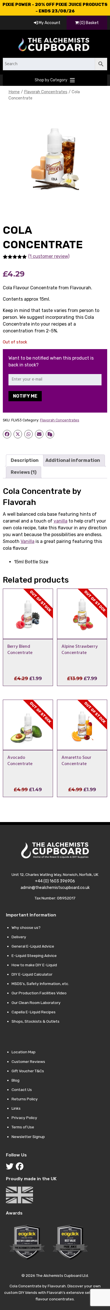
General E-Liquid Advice (33, 946)
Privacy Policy (24, 1117)
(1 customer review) (48, 256)
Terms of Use (23, 1127)
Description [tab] (25, 460)
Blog (15, 1080)
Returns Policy (25, 1099)
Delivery (19, 937)
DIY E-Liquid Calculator (32, 974)
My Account (49, 22)
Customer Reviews (28, 1061)
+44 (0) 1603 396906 (55, 881)
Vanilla (27, 541)
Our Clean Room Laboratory (36, 1002)
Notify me (25, 396)
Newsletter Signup (28, 1136)
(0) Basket (89, 22)
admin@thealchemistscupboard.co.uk (55, 887)
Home (14, 91)
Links (16, 1108)
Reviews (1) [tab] (23, 472)
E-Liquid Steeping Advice (34, 955)
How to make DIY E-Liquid (34, 965)
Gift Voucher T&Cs (28, 1071)
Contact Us (22, 1089)
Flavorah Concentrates (45, 91)
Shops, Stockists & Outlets (36, 1021)
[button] (51, 80)
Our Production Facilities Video (39, 993)
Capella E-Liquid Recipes (34, 1012)
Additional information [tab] (72, 460)
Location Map (24, 1052)
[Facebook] (21, 1167)
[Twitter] (11, 1167)
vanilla (60, 521)
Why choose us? (26, 927)
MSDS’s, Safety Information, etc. (40, 983)
